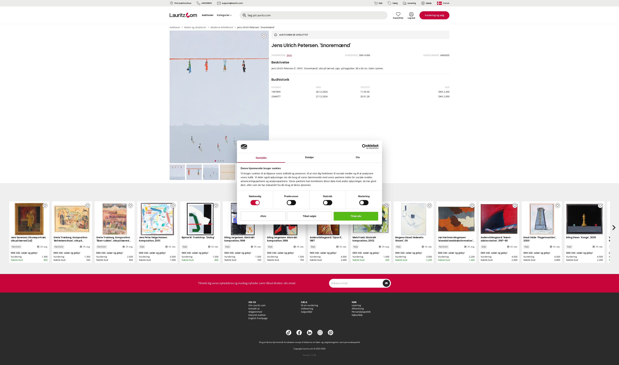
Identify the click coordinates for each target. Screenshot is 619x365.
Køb (381, 3)
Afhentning (358, 308)
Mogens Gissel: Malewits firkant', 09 (409, 239)
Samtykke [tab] (261, 157)
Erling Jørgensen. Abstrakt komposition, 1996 (239, 239)
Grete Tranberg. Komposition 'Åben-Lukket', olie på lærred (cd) (113, 240)
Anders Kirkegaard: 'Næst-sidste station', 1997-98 (496, 239)
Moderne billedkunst (222, 27)
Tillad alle (356, 216)
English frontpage (258, 318)
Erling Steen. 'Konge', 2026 (581, 237)
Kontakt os (254, 308)
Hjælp (429, 3)
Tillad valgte (309, 216)
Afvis (263, 216)
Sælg (395, 3)
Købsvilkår (357, 315)
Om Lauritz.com (256, 305)
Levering (412, 3)
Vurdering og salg (434, 15)
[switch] (291, 202)
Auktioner (175, 27)
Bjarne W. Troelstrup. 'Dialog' (198, 237)
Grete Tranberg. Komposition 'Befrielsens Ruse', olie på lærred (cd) (70, 240)
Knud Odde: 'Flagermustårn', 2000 (539, 239)
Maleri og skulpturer (195, 27)
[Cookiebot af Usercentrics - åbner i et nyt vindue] (364, 146)
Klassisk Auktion (257, 315)
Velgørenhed (255, 311)
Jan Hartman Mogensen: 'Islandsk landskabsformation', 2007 (456, 240)
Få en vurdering (309, 305)
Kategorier (223, 15)
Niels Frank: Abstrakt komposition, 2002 (364, 239)
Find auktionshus (182, 3)
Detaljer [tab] (309, 157)
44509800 (206, 3)
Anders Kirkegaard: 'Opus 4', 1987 (326, 239)
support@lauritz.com (232, 3)
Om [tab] (358, 157)
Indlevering (307, 308)
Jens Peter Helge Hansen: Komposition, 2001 (153, 239)
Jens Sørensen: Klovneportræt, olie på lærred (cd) (28, 239)
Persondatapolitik (361, 311)
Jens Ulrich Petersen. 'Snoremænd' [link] (256, 27)
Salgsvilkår (306, 311)
